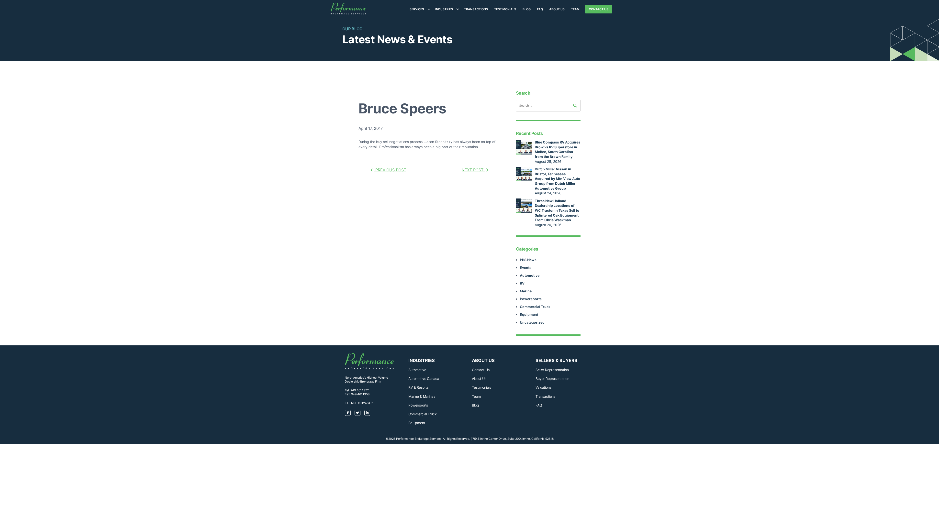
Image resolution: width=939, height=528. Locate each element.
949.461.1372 (359, 390)
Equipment (529, 314)
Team (575, 9)
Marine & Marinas (421, 396)
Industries (444, 9)
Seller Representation (552, 370)
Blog (527, 9)
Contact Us (598, 9)
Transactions (476, 9)
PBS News (528, 260)
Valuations (543, 387)
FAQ (540, 9)
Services (417, 9)
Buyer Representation (552, 378)
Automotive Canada (423, 378)
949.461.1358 (360, 394)
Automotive (529, 275)
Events (525, 267)
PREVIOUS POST (390, 169)
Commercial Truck (535, 307)
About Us (557, 9)
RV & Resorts (418, 387)
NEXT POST (473, 169)
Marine (526, 291)
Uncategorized (532, 322)
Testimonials (505, 9)
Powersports (531, 299)
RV (522, 283)
